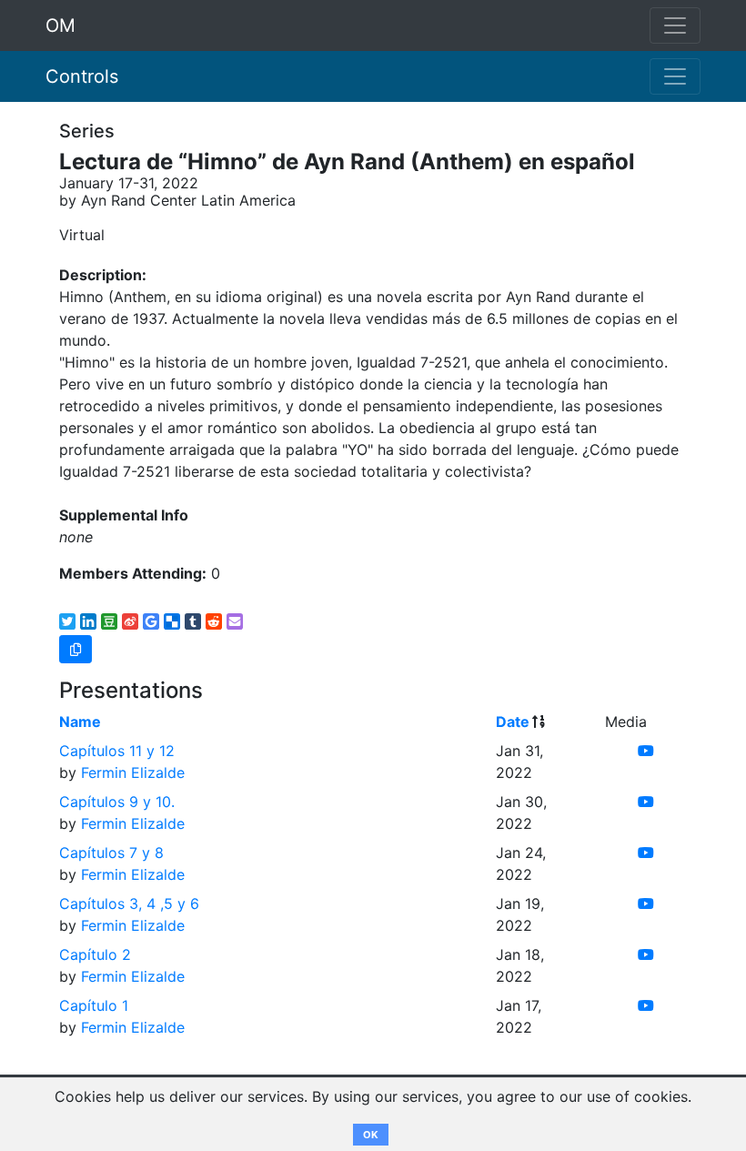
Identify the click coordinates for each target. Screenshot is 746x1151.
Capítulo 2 (95, 954)
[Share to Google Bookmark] (151, 621)
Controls (81, 76)
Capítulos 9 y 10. (117, 802)
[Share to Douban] (109, 621)
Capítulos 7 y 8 (111, 852)
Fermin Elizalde (133, 772)
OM (60, 25)
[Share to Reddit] (214, 621)
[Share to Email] (235, 621)
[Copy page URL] (75, 649)
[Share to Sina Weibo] (130, 621)
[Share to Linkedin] (88, 621)
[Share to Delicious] (172, 621)
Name (80, 721)
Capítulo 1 (93, 1005)
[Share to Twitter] (67, 621)
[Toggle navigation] (675, 76)
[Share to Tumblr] (193, 621)
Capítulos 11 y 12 (117, 751)
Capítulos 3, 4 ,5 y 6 (129, 903)
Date (512, 721)
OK (370, 1134)
